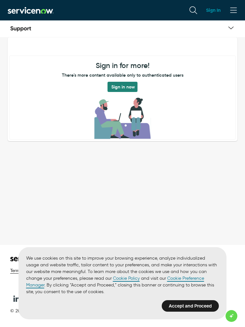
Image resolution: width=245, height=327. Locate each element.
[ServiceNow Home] (31, 10)
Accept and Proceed (190, 306)
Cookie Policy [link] (126, 278)
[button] (16, 298)
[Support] (20, 29)
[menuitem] (193, 10)
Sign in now (123, 87)
